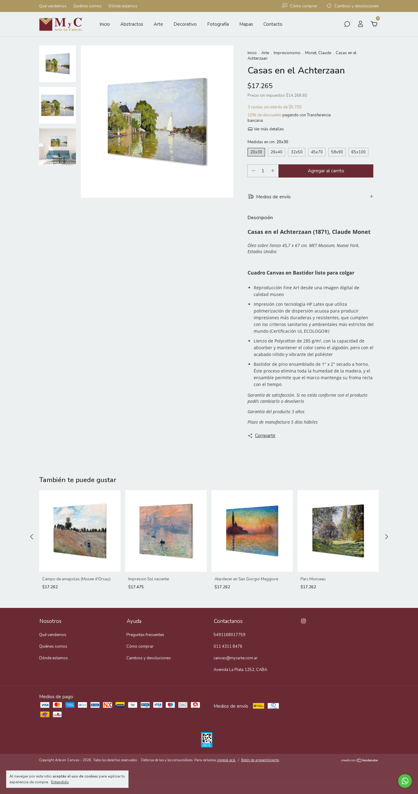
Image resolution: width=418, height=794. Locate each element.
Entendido (60, 782)
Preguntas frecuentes (145, 635)
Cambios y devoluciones (148, 658)
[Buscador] (347, 25)
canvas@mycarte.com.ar (236, 658)
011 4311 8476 (228, 646)
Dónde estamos (123, 6)
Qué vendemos (52, 6)
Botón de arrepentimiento (260, 760)
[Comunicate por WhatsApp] (405, 781)
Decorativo (185, 24)
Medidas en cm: (268, 142)
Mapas (246, 24)
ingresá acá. (226, 760)
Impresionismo (287, 53)
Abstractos (131, 24)
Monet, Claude (318, 53)
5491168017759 (229, 635)
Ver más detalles (268, 129)
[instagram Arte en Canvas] (303, 621)
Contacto (272, 24)
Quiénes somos (87, 6)
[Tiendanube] (360, 761)
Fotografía (218, 24)
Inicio (104, 24)
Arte (158, 24)
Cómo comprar (140, 646)
